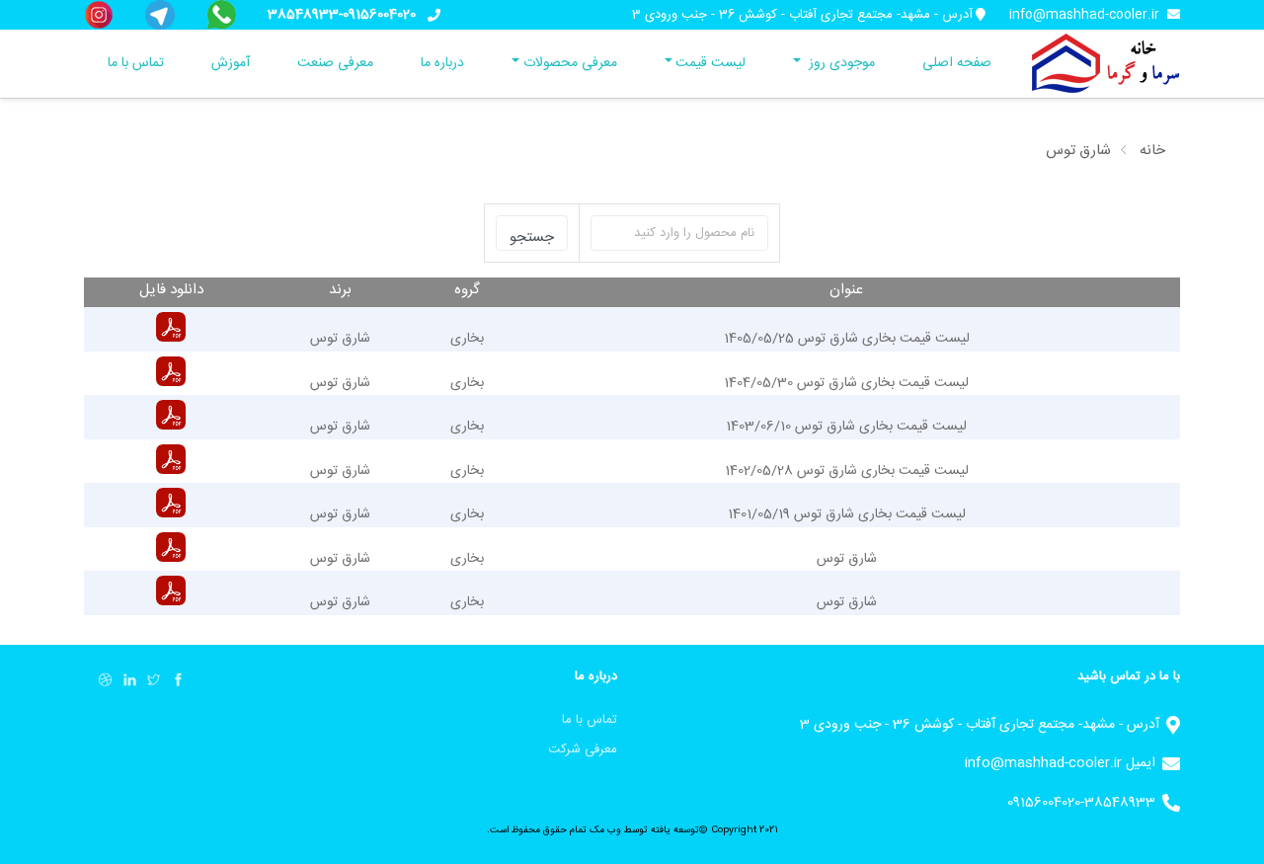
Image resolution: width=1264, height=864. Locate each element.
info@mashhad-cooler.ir (1084, 15)
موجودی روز (840, 63)
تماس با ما (136, 63)
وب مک (604, 830)
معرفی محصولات (570, 63)
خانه (1152, 150)
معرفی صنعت (335, 63)
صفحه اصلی (956, 63)
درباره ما (442, 63)
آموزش (230, 63)
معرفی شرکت (582, 749)
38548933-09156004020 (342, 15)
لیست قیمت (710, 63)
